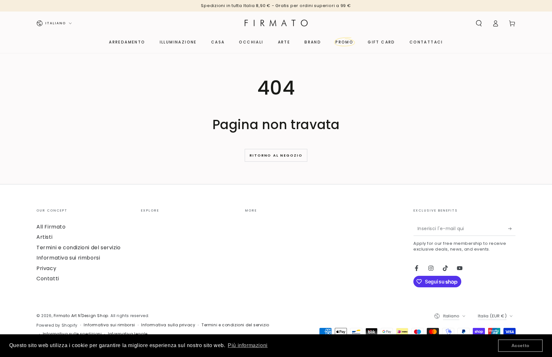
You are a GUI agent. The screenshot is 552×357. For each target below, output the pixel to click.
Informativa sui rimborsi (68, 257)
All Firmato (51, 226)
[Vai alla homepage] (276, 23)
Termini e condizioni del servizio (78, 247)
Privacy (46, 268)
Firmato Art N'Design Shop (81, 315)
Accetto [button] (520, 345)
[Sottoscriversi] (512, 228)
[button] (479, 23)
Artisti (44, 237)
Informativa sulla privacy (168, 325)
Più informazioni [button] (248, 345)
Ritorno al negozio (276, 155)
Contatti (47, 278)
